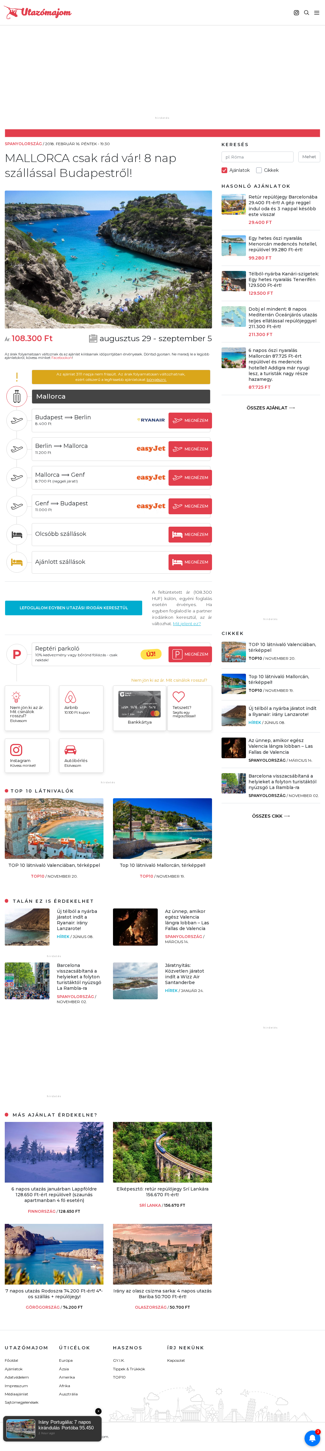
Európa (66, 1360)
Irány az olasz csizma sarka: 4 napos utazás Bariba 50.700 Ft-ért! (162, 1293)
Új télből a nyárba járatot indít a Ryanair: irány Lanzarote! (77, 920)
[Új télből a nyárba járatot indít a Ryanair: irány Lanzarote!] (27, 944)
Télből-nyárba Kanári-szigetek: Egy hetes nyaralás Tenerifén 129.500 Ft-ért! (284, 279)
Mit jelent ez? (187, 623)
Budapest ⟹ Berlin (63, 417)
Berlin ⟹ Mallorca (61, 445)
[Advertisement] (164, 75)
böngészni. (157, 379)
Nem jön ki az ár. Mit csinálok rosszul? (169, 680)
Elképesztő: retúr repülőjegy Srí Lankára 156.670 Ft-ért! (162, 1192)
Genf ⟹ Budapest (61, 503)
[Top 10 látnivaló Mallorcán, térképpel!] (162, 857)
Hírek (63, 936)
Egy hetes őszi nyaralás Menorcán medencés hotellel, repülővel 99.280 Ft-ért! (283, 244)
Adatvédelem (17, 1377)
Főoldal (11, 1360)
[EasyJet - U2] (151, 455)
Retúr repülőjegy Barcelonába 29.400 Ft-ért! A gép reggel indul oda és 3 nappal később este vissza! (283, 205)
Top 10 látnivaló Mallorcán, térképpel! (162, 865)
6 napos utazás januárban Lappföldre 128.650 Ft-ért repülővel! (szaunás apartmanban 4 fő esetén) (54, 1194)
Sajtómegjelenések (21, 1402)
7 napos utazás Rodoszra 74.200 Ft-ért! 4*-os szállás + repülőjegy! (54, 1293)
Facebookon (61, 357)
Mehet (309, 156)
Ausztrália (68, 1394)
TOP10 (38, 876)
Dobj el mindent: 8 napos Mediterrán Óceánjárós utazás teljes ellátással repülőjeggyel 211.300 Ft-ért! (283, 317)
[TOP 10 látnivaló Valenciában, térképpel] (54, 857)
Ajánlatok (14, 1369)
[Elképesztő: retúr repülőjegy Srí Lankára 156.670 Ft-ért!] (162, 1181)
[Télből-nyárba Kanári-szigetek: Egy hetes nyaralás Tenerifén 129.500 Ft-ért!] (234, 290)
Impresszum (16, 1385)
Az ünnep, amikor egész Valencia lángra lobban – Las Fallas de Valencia (187, 920)
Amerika (67, 1377)
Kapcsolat (176, 1360)
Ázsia (64, 1369)
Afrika (64, 1385)
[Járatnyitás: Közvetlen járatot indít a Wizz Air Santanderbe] (135, 998)
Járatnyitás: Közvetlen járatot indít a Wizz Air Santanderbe (184, 974)
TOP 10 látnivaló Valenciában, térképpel (54, 865)
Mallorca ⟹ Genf (60, 474)
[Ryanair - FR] (151, 426)
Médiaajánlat (16, 1394)
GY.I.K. (119, 1360)
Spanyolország (184, 936)
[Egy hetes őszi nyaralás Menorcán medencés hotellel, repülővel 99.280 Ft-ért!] (234, 254)
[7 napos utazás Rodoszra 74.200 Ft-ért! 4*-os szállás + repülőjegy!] (54, 1283)
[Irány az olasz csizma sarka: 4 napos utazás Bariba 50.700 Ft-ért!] (162, 1283)
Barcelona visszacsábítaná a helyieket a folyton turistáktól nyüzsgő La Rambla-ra (79, 976)
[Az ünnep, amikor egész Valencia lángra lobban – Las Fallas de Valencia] (135, 944)
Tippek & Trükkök (129, 1369)
